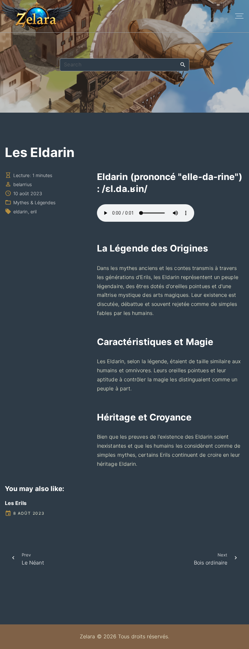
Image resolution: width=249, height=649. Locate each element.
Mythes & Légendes (34, 202)
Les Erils (16, 503)
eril (33, 211)
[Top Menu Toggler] (239, 16)
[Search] (182, 64)
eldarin (20, 211)
